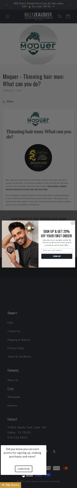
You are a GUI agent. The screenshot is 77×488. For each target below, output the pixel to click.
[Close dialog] (72, 223)
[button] (28, 485)
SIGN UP (57, 256)
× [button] (44, 442)
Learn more (24, 468)
